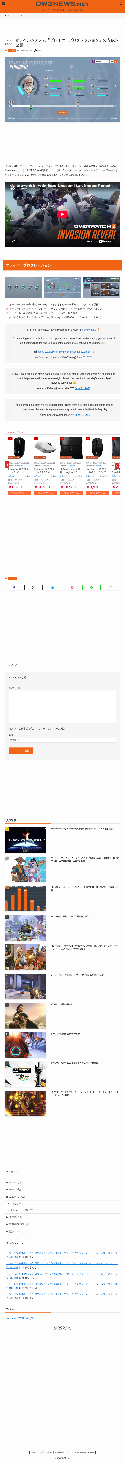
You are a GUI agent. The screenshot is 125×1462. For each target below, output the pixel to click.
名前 (11, 734)
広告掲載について (63, 1452)
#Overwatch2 (89, 329)
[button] (14, 587)
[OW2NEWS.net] (62, 3)
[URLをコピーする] (111, 587)
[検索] (70, 1328)
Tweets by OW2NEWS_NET (20, 1318)
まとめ (15, 1217)
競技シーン (17, 1231)
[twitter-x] (55, 1328)
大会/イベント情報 (22, 1210)
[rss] (60, 1328)
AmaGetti (20, 465)
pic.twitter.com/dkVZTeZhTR (78, 351)
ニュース (12, 50)
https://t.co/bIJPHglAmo (50, 351)
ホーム (34, 1452)
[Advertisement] (62, 532)
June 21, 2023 (84, 357)
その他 (15, 1182)
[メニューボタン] (3, 3)
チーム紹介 (17, 1189)
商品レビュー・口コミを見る (19, 476)
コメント (14, 688)
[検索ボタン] (121, 3)
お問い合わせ (46, 1452)
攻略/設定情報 (19, 1224)
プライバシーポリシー (84, 1452)
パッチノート (19, 1203)
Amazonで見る (19, 493)
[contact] (65, 1328)
